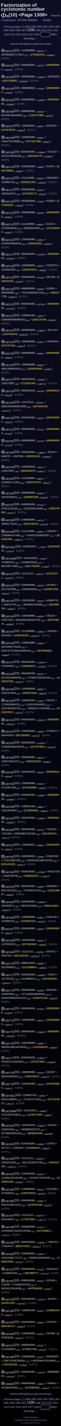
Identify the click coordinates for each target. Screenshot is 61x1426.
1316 (24, 34)
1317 (30, 34)
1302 (51, 26)
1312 (55, 30)
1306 (17, 30)
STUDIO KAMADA (27, 20)
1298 (27, 26)
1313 (6, 34)
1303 (57, 26)
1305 (11, 30)
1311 (49, 30)
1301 (45, 26)
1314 (12, 34)
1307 (23, 30)
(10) (10, 50)
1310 (43, 30)
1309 (37, 30)
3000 (53, 34)
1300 (39, 26)
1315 (18, 34)
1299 (33, 26)
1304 (5, 30)
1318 (36, 34)
